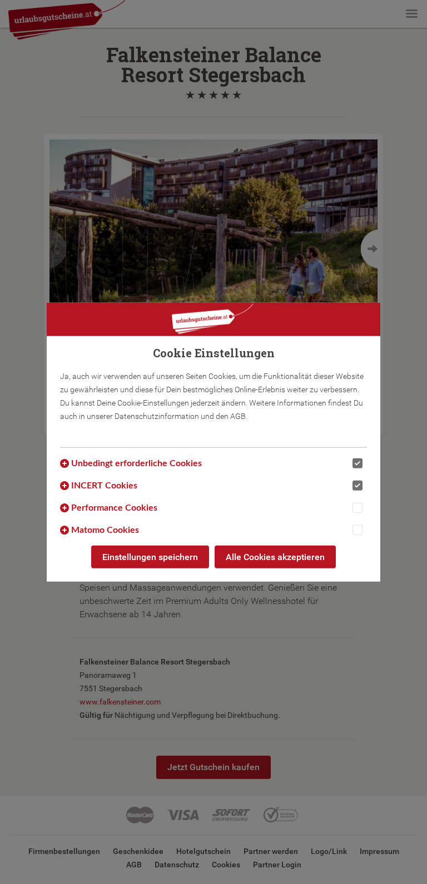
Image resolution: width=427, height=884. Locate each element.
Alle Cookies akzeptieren (275, 556)
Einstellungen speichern (150, 556)
